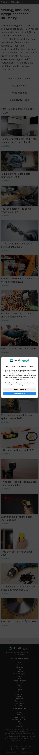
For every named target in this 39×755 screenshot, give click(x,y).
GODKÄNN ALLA (19, 393)
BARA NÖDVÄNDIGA (19, 389)
